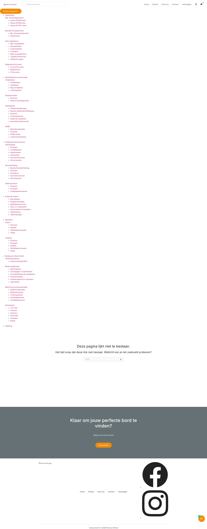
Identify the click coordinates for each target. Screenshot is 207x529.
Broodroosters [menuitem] (16, 46)
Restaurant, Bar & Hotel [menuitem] (14, 256)
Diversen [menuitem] (13, 98)
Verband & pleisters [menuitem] (18, 137)
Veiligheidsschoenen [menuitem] (18, 191)
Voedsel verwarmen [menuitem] (18, 56)
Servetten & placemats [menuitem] (19, 121)
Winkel (91, 492)
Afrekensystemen (12, 258)
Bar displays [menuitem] (15, 199)
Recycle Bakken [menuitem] (16, 88)
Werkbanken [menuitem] (15, 212)
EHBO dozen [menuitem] (15, 134)
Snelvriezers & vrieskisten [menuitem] (20, 209)
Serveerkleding (11, 165)
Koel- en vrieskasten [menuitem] (18, 207)
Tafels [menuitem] (12, 233)
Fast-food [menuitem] (14, 315)
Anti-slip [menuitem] (13, 308)
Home (82, 492)
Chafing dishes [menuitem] (16, 295)
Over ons (100, 492)
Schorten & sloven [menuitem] (17, 157)
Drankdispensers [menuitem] (17, 297)
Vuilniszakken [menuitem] (16, 90)
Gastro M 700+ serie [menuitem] (18, 25)
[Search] (65, 4)
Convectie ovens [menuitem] (17, 67)
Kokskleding (10, 145)
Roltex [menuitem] (12, 321)
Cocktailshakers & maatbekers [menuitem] (22, 274)
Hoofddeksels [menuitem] (15, 150)
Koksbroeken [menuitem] (15, 152)
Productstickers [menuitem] (16, 116)
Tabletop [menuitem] (8, 326)
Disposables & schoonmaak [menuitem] (16, 77)
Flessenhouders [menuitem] (16, 277)
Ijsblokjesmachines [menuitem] (18, 204)
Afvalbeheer (10, 80)
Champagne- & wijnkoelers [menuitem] (21, 271)
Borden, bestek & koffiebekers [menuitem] (22, 111)
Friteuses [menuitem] (14, 51)
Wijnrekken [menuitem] (15, 282)
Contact (111, 492)
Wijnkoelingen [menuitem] (16, 214)
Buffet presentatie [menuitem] (17, 290)
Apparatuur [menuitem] (9, 15)
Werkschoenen (11, 183)
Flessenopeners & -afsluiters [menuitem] (21, 279)
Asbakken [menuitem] (14, 85)
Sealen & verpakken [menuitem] (18, 119)
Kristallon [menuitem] (14, 318)
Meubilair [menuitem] (9, 220)
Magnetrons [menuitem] (15, 69)
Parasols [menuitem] (13, 243)
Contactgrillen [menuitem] (16, 49)
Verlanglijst (122, 492)
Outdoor (8, 238)
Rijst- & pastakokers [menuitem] (18, 54)
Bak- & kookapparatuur (14, 18)
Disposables (10, 106)
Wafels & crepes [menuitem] (16, 59)
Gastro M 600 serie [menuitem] (18, 20)
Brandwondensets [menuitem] (17, 129)
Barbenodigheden (12, 266)
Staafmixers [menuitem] (15, 36)
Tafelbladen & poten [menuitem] (18, 230)
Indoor (7, 222)
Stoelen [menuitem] (13, 227)
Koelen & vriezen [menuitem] (11, 196)
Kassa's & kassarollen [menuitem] (18, 261)
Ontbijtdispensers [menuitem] (17, 300)
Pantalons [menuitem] (14, 173)
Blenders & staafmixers (14, 31)
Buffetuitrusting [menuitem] (16, 292)
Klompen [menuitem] (14, 189)
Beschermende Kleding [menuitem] (19, 168)
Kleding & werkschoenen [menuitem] (15, 142)
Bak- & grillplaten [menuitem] (17, 44)
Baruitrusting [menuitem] (15, 269)
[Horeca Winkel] (10, 4)
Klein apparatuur (12, 41)
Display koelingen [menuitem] (17, 202)
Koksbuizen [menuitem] (15, 155)
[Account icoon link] (196, 4)
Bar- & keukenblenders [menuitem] (19, 33)
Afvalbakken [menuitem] (15, 82)
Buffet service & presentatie (16, 287)
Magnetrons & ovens (13, 64)
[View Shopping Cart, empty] (201, 4)
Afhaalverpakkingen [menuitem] (18, 108)
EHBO (7, 126)
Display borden (11, 95)
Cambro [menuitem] (13, 310)
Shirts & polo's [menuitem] (16, 160)
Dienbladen (10, 305)
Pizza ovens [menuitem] (15, 72)
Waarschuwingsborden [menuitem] (19, 100)
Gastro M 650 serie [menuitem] (17, 23)
